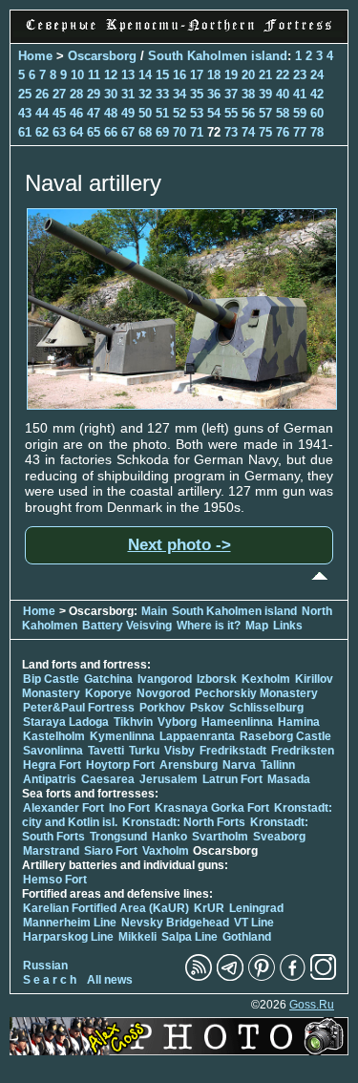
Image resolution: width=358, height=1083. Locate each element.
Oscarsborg (102, 56)
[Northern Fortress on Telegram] (230, 977)
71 (196, 132)
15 (162, 75)
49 (128, 113)
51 (162, 113)
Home (35, 56)
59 (299, 113)
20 (248, 75)
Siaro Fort (110, 851)
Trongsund (118, 836)
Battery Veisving (127, 625)
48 (110, 113)
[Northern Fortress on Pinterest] (261, 977)
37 (231, 94)
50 (145, 113)
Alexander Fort (63, 808)
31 (128, 94)
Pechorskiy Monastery (256, 693)
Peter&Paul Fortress (79, 707)
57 (265, 113)
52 (179, 113)
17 (196, 75)
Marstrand (51, 851)
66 (110, 132)
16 (179, 75)
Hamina (299, 722)
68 (145, 132)
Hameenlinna (237, 722)
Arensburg (188, 765)
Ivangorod (164, 679)
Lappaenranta (197, 736)
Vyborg (177, 722)
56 (248, 113)
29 (93, 94)
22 (282, 75)
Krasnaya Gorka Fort (212, 808)
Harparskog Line (68, 937)
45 (59, 113)
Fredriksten (302, 750)
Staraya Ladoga (66, 722)
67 (128, 132)
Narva (239, 765)
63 (59, 132)
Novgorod (163, 693)
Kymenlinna (122, 736)
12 (110, 75)
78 (317, 132)
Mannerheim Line (69, 922)
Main (154, 611)
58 (282, 113)
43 (25, 113)
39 (265, 94)
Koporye (108, 693)
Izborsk (217, 679)
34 (179, 94)
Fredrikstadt (233, 750)
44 (42, 113)
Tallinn (278, 765)
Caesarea (108, 779)
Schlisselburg (266, 707)
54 (214, 113)
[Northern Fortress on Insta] (323, 977)
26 (42, 94)
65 (93, 132)
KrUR (209, 908)
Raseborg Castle (285, 736)
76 (282, 132)
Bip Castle (51, 679)
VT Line (254, 922)
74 (248, 132)
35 (196, 94)
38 (248, 94)
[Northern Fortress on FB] (292, 977)
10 (77, 75)
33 (162, 94)
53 (196, 113)
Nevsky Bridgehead (175, 922)
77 (299, 132)
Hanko (169, 836)
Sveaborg (279, 836)
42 (317, 94)
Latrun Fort (232, 779)
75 (265, 132)
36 (214, 94)
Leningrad (256, 908)
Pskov (207, 707)
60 (317, 113)
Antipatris (49, 779)
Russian (45, 965)
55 (231, 113)
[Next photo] (182, 405)
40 (282, 94)
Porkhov (162, 707)
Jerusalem (168, 779)
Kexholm (266, 679)
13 (128, 75)
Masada (288, 779)
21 (265, 75)
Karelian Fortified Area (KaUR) (106, 908)
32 (145, 94)
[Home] (179, 32)
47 (93, 113)
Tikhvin (133, 722)
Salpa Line (189, 937)
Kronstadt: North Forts (185, 822)
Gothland (246, 937)
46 (76, 113)
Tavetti (106, 750)
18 (214, 75)
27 (59, 94)
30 (110, 94)
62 (42, 132)
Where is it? (209, 625)
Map (256, 625)
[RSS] (198, 977)
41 (299, 94)
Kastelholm (54, 736)
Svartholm (220, 836)
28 (76, 94)
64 (76, 132)
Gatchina (108, 679)
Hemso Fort (55, 879)
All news (110, 980)
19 (231, 75)
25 (25, 94)
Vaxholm (165, 851)
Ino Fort (129, 808)
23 (299, 75)
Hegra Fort (52, 765)
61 (25, 132)
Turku (144, 750)
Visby (179, 750)
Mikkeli (137, 937)
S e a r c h (49, 980)
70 (179, 132)
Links (288, 625)
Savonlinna (53, 750)
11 (94, 75)
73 (231, 132)
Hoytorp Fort (120, 765)
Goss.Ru (311, 1004)
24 (317, 75)
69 (162, 132)
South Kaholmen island (217, 56)
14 (145, 75)
